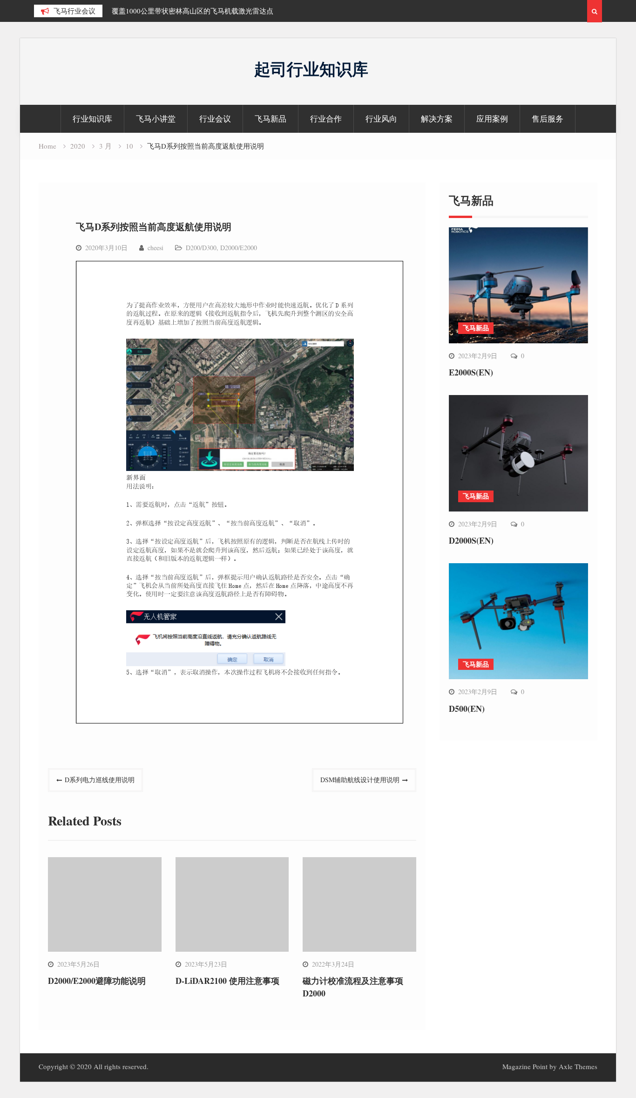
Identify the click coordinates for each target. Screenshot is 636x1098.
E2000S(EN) (471, 372)
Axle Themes (578, 1066)
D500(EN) (467, 708)
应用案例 (492, 118)
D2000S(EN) (471, 540)
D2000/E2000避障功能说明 (97, 981)
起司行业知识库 (311, 69)
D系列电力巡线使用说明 (100, 779)
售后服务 (547, 118)
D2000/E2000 (238, 247)
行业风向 (381, 118)
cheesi (155, 247)
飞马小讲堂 (156, 118)
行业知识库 (92, 118)
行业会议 (215, 118)
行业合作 (326, 118)
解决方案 (437, 118)
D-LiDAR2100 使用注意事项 (227, 981)
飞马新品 (270, 118)
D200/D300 (201, 247)
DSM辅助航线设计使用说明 (359, 779)
